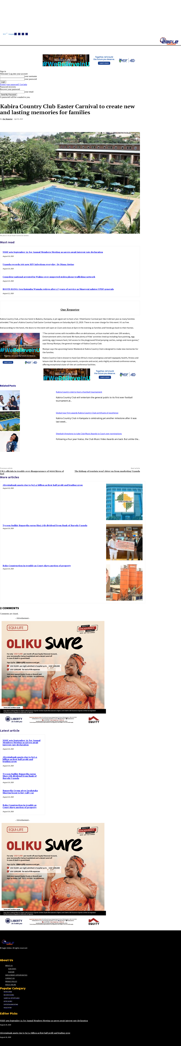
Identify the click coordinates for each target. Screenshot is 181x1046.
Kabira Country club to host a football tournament (79, 392)
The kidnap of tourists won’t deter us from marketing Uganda (107, 471)
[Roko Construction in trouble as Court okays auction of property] (124, 582)
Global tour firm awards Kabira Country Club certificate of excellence (87, 412)
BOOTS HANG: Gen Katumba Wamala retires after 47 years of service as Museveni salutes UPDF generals (58, 289)
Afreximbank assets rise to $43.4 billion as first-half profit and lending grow (43, 485)
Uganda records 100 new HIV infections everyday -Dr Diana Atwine (38, 264)
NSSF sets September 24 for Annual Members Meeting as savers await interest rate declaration (53, 252)
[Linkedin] (23, 34)
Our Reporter (7, 119)
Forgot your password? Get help (13, 84)
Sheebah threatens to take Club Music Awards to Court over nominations (89, 433)
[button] (126, 49)
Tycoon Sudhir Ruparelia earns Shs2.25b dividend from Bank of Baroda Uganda (45, 525)
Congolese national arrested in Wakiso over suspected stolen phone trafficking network (49, 277)
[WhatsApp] (125, 125)
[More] (135, 125)
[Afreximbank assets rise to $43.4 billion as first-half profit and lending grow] (124, 502)
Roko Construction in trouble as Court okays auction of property (37, 566)
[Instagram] (19, 34)
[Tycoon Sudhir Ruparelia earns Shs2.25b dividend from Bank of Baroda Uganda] (124, 542)
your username (31, 76)
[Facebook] (15, 34)
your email (29, 92)
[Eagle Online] (169, 41)
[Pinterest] (116, 125)
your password (31, 79)
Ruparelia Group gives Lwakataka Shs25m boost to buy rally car (20, 791)
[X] (26, 34)
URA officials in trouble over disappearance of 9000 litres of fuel (32, 472)
